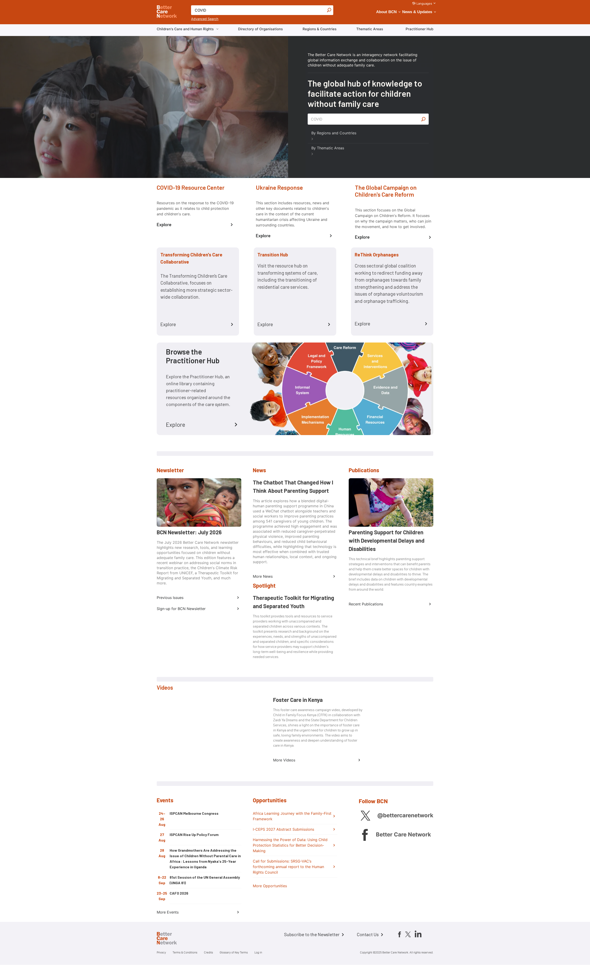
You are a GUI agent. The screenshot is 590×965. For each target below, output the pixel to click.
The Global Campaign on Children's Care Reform (386, 191)
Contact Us (368, 934)
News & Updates (417, 12)
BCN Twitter (365, 815)
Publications (364, 470)
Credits (208, 952)
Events (165, 800)
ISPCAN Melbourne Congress (194, 813)
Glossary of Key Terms (234, 952)
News (259, 470)
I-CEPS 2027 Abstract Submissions (283, 829)
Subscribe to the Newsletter (311, 934)
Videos (165, 687)
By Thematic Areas (327, 148)
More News (263, 576)
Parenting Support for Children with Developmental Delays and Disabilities (387, 540)
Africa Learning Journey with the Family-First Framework (292, 816)
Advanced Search (204, 19)
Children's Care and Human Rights (185, 29)
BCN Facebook (365, 835)
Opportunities (269, 800)
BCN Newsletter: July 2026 (189, 532)
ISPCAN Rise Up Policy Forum (194, 834)
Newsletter (170, 470)
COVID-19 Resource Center (190, 187)
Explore (164, 224)
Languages (424, 3)
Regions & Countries (319, 29)
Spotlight (264, 585)
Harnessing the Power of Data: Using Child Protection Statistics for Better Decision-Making (290, 845)
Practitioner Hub (419, 29)
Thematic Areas (369, 29)
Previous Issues (170, 597)
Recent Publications (366, 604)
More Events (168, 912)
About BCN (386, 12)
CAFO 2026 (179, 893)
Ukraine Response (279, 187)
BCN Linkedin (418, 934)
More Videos (284, 760)
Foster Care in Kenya (298, 699)
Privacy (161, 952)
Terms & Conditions (185, 952)
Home (170, 939)
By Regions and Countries (333, 133)
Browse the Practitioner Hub (193, 356)
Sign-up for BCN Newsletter (181, 608)
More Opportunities (270, 886)
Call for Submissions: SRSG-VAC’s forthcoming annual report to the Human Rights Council (288, 867)
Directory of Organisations (260, 29)
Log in (258, 952)
